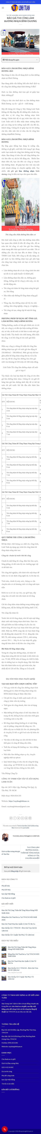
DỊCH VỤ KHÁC (8, 1067)
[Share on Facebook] (15, 818)
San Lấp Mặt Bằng (8, 894)
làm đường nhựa (26, 171)
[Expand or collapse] (37, 59)
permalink (26, 828)
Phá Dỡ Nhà (6, 890)
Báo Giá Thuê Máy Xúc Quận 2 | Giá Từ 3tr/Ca (18, 924)
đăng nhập (15, 871)
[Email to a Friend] (22, 818)
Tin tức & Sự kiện (12, 15)
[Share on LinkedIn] (30, 818)
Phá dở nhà (6, 886)
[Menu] (3, 7)
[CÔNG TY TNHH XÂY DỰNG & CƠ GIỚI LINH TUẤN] (20, 8)
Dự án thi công (7, 1071)
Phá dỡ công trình (8, 1075)
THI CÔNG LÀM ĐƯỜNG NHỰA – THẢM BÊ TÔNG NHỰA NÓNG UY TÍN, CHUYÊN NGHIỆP (30, 852)
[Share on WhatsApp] (11, 818)
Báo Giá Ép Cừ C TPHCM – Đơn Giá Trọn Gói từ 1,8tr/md (19, 929)
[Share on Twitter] (18, 818)
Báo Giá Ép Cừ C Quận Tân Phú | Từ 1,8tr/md (18, 935)
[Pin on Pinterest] (26, 818)
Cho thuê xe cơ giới (9, 898)
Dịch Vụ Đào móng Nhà (27, 15)
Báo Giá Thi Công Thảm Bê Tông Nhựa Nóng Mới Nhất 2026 (20, 911)
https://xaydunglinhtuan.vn (19, 801)
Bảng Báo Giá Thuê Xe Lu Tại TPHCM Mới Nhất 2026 (19, 918)
